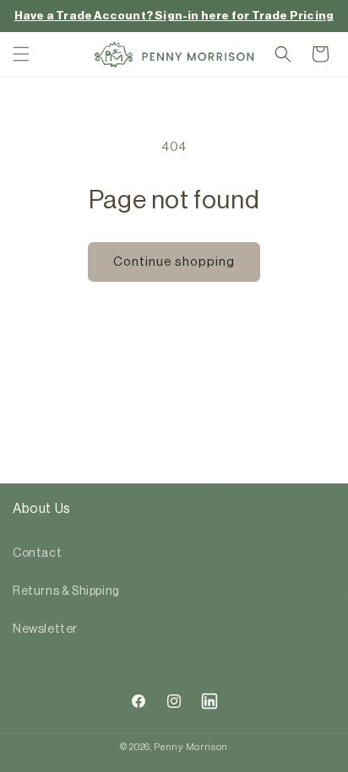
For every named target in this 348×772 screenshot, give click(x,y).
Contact (37, 553)
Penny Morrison (191, 747)
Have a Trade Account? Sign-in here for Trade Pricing (174, 15)
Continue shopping (174, 262)
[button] (21, 54)
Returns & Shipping (66, 591)
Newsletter (45, 629)
